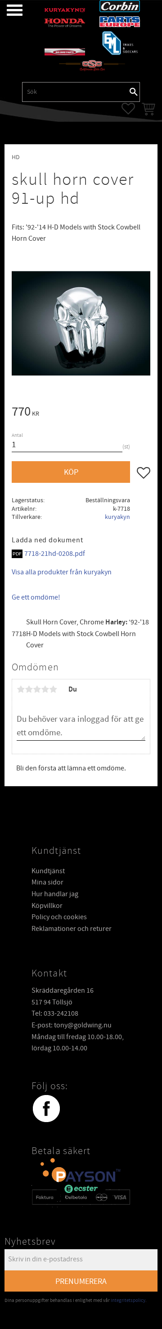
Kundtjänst (48, 870)
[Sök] (134, 91)
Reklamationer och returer (72, 928)
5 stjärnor (53, 689)
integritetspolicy (128, 1300)
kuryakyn (117, 517)
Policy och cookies (59, 916)
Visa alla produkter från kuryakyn (62, 572)
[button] (8, 10)
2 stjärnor (29, 689)
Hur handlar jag (55, 893)
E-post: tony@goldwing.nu (72, 1025)
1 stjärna (21, 689)
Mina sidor (47, 882)
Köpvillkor (47, 905)
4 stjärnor (45, 689)
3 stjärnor (37, 689)
